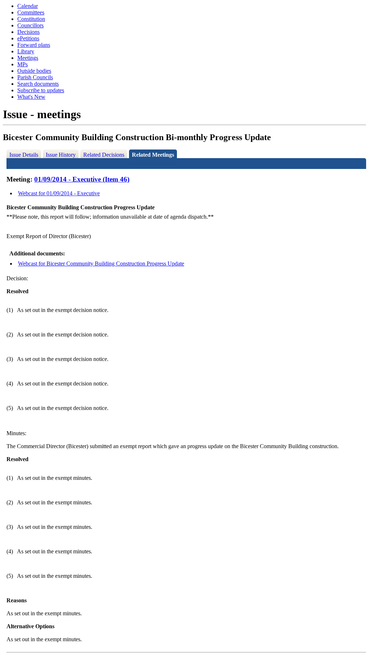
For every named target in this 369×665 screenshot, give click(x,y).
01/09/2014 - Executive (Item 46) (81, 179)
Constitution (31, 19)
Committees (30, 12)
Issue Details (23, 155)
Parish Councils (35, 77)
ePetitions (28, 38)
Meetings (27, 58)
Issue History (61, 155)
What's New (31, 97)
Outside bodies (34, 71)
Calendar (27, 6)
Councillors (30, 25)
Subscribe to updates (40, 90)
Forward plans (33, 45)
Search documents (38, 84)
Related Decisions (103, 155)
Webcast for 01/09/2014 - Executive (59, 193)
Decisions (28, 32)
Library (25, 51)
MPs (22, 64)
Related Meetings (153, 155)
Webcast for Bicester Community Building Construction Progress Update (101, 263)
